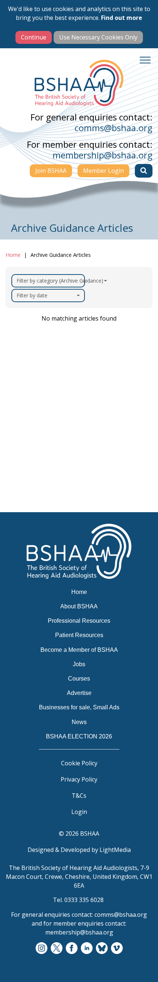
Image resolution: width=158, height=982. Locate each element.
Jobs (17, 454)
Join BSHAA (51, 171)
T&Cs (79, 795)
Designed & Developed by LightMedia (79, 850)
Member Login (103, 171)
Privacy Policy (79, 779)
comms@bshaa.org (113, 128)
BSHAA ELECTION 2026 (45, 526)
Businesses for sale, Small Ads (56, 497)
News (19, 511)
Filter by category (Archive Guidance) (51, 280)
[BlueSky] (102, 948)
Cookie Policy (79, 763)
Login (79, 812)
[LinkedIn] (87, 948)
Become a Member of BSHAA (54, 440)
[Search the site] (143, 170)
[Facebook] (72, 948)
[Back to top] (143, 967)
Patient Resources (38, 425)
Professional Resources (45, 411)
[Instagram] (41, 948)
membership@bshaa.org (102, 155)
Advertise (25, 483)
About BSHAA (31, 396)
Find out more (121, 18)
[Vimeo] (117, 948)
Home (13, 254)
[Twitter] (56, 948)
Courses (23, 468)
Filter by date (32, 295)
